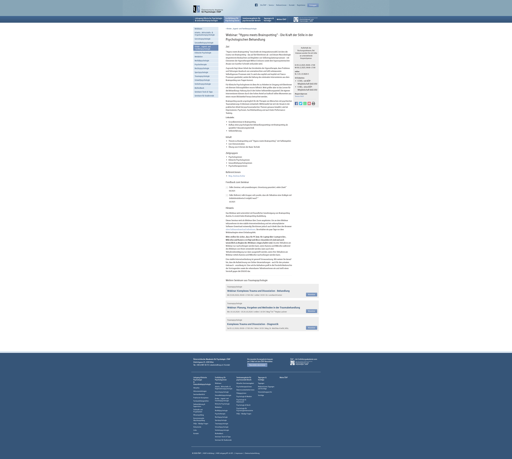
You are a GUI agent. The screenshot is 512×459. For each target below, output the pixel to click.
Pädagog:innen (241, 393)
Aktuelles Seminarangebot (245, 383)
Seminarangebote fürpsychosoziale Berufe (252, 19)
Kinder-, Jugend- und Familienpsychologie (203, 47)
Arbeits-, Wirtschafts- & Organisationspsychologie (205, 33)
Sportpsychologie (201, 72)
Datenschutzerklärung (252, 453)
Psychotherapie (201, 64)
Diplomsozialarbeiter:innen (245, 390)
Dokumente (197, 427)
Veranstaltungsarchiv (265, 392)
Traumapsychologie (202, 76)
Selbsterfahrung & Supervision (199, 405)
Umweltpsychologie (202, 80)
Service (271, 5)
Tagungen (261, 383)
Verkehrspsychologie (203, 84)
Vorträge (261, 395)
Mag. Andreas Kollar (237, 176)
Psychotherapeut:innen (244, 387)
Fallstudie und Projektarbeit (198, 411)
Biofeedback (199, 88)
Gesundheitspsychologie (204, 43)
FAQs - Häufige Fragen (200, 424)
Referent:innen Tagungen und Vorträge (266, 388)
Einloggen (313, 5)
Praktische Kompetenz (200, 398)
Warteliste (311, 294)
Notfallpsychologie (202, 60)
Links (195, 430)
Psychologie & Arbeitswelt (241, 401)
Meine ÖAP (281, 19)
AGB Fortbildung (208, 453)
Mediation (199, 56)
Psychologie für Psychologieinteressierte (244, 409)
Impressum (239, 453)
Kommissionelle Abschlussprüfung (199, 419)
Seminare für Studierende (204, 96)
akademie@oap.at (216, 365)
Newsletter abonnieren (257, 365)
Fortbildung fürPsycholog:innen (232, 19)
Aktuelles (196, 388)
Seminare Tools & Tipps (204, 92)
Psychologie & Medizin (244, 396)
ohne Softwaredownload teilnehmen (240, 229)
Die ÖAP (263, 5)
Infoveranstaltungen (200, 391)
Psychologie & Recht (243, 405)
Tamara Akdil (299, 96)
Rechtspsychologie (202, 68)
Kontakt (292, 5)
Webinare (198, 29)
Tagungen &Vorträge (269, 19)
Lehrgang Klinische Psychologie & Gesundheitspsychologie (208, 19)
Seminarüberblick (199, 394)
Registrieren (301, 5)
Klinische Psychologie (203, 53)
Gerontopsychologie (202, 39)
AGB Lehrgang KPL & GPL (224, 453)
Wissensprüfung (198, 415)
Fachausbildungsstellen (201, 401)
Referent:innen (281, 5)
